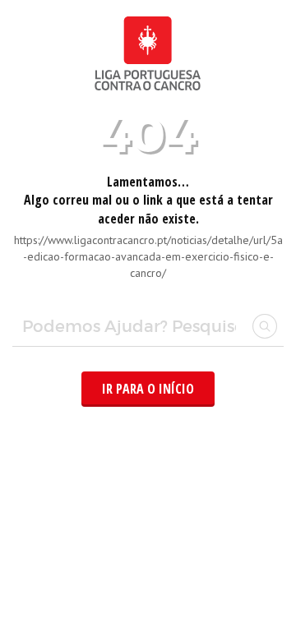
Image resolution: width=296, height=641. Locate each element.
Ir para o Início (148, 389)
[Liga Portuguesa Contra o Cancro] (148, 90)
